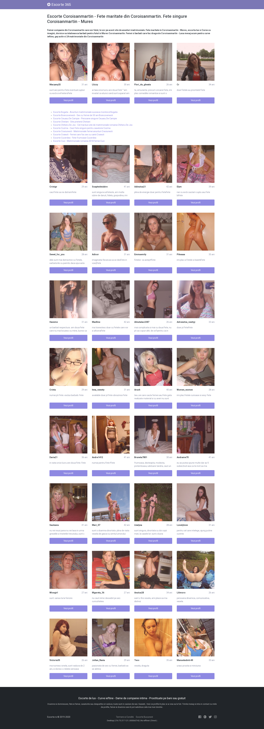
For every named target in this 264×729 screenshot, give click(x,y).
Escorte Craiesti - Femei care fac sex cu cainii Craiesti (78, 134)
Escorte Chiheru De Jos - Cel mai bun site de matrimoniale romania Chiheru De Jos (92, 125)
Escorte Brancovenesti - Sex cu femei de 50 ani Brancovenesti (83, 115)
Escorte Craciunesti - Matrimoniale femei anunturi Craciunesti (83, 131)
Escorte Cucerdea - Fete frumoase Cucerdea (74, 138)
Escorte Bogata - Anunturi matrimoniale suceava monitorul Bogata (85, 112)
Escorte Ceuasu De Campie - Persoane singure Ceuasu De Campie (85, 118)
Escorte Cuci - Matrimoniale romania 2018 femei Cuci (79, 141)
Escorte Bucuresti (144, 717)
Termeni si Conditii (125, 717)
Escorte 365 (61, 4)
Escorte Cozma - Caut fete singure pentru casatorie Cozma (81, 128)
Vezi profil (68, 100)
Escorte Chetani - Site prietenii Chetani (71, 121)
